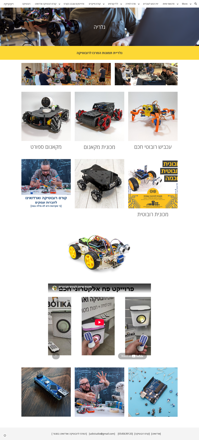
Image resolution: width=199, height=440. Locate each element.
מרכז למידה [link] (130, 3)
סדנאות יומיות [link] (168, 3)
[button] (196, 4)
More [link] (184, 3)
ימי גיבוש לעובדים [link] (150, 3)
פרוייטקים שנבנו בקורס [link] (74, 3)
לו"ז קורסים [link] (113, 3)
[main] (99, 26)
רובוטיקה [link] (26, 3)
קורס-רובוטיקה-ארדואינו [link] (45, 3)
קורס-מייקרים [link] (95, 3)
